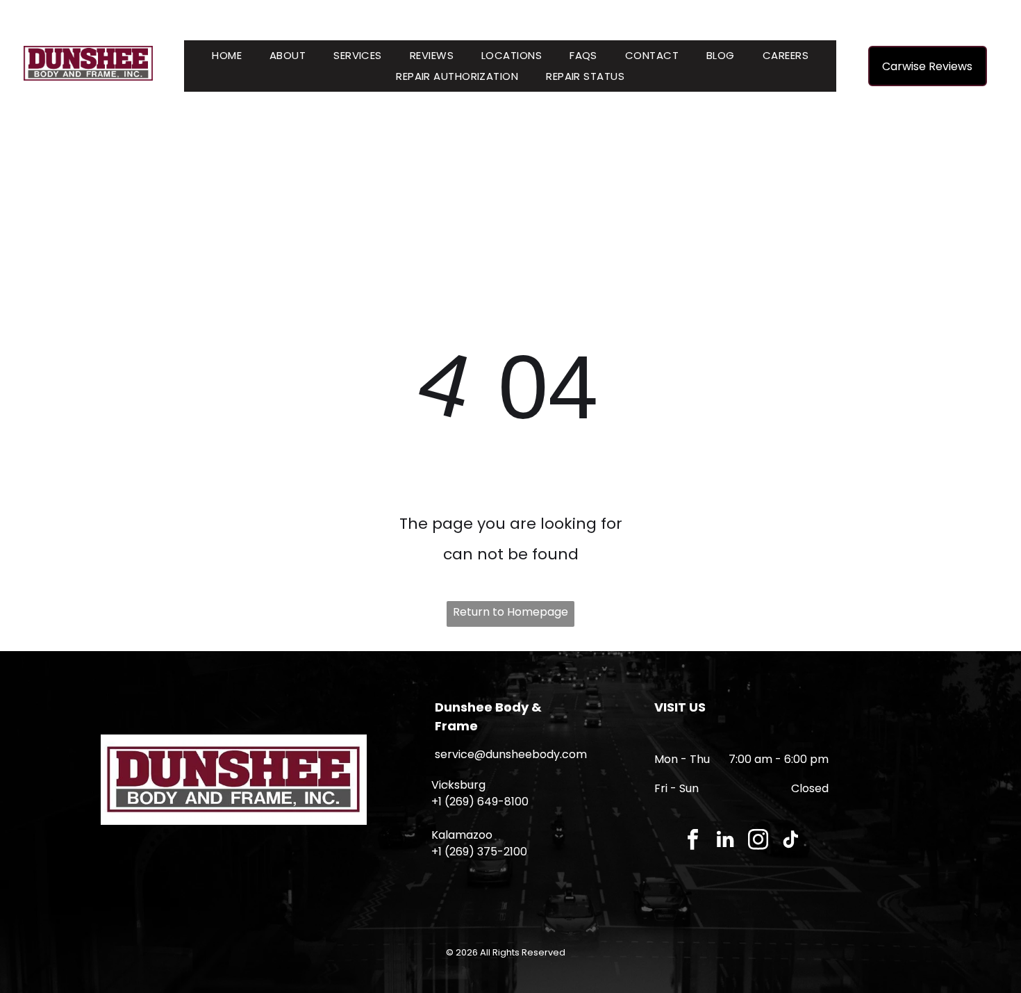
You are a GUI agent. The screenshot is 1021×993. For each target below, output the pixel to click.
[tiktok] (791, 840)
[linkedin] (725, 840)
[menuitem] (227, 55)
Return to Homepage (510, 612)
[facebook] (693, 840)
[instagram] (758, 840)
